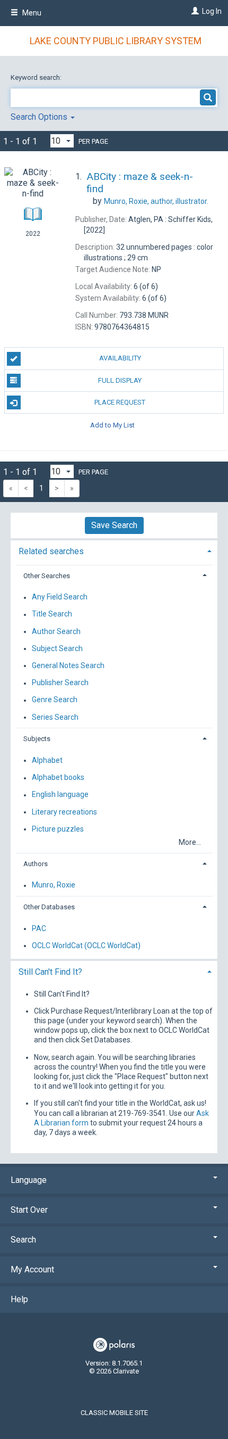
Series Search (55, 717)
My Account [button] (32, 1269)
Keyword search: (37, 77)
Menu (31, 13)
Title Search (52, 614)
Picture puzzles (58, 829)
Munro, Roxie (53, 885)
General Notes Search (68, 665)
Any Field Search (59, 597)
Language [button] (29, 1180)
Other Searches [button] (46, 576)
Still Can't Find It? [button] (50, 972)
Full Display (120, 380)
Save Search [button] (114, 525)
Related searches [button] (51, 551)
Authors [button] (35, 864)
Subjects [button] (36, 739)
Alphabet (47, 760)
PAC (39, 928)
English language (60, 795)
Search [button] (23, 1240)
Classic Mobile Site (114, 1413)
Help (19, 1299)
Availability (120, 358)
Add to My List (112, 425)
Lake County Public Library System (115, 40)
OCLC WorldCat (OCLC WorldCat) (86, 945)
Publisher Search (60, 683)
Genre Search (54, 700)
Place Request (119, 402)
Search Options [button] (40, 117)
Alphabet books (58, 778)
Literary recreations (64, 812)
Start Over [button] (29, 1210)
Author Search (56, 631)
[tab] (114, 550)
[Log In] (194, 11)
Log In (212, 11)
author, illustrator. (156, 201)
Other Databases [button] (49, 907)
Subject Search (57, 648)
